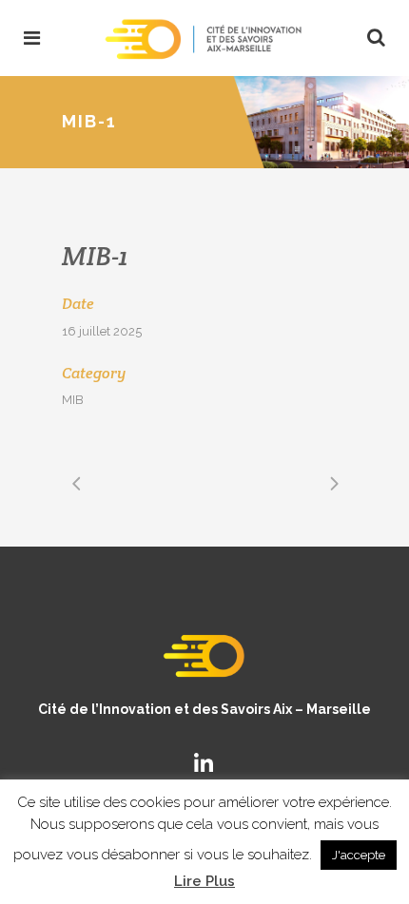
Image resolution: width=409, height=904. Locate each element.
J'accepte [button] (358, 855)
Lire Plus (204, 881)
